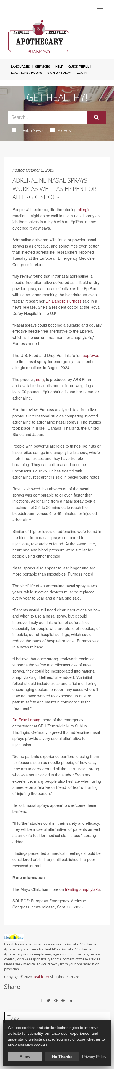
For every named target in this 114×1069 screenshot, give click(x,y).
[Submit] (96, 117)
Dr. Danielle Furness (63, 301)
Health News (31, 130)
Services (42, 66)
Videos (64, 130)
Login (82, 72)
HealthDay (41, 977)
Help (59, 66)
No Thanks (62, 1056)
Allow (25, 1056)
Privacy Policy (94, 1056)
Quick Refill (78, 66)
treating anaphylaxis (82, 889)
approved (91, 355)
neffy (40, 379)
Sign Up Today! (59, 72)
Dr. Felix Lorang (26, 720)
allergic (84, 209)
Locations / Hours (26, 72)
